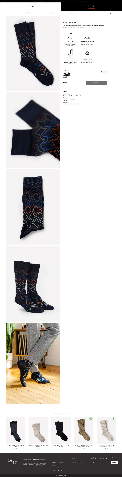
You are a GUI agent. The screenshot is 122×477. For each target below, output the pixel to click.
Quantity (103, 71)
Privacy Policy (56, 467)
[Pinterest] (99, 466)
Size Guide (54, 459)
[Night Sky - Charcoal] (68, 74)
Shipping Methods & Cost (58, 462)
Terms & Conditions (57, 470)
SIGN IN (54, 457)
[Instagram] (92, 466)
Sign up (114, 462)
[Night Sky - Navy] (65, 75)
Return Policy (56, 465)
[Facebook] (96, 466)
